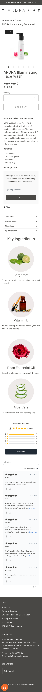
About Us (6, 607)
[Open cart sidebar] (39, 10)
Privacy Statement (10, 618)
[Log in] (34, 10)
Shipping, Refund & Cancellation (16, 615)
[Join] (38, 671)
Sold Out (21, 107)
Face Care (15, 20)
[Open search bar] (29, 10)
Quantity (7, 93)
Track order (7, 622)
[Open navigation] (3, 10)
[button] (21, 47)
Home (5, 20)
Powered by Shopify (27, 684)
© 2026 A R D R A (14, 684)
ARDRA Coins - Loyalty (12, 626)
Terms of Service (9, 611)
